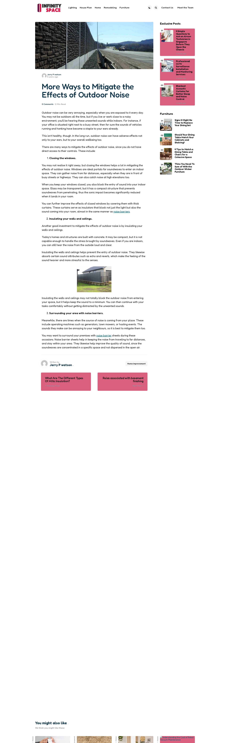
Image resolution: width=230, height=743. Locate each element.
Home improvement (136, 363)
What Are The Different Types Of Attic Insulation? (64, 380)
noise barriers (122, 211)
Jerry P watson (54, 74)
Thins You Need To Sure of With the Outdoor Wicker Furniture (185, 168)
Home (33, 738)
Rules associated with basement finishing (123, 380)
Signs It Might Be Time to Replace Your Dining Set (184, 123)
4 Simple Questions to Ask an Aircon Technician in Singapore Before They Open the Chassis (183, 40)
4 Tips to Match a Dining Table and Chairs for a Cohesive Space (184, 153)
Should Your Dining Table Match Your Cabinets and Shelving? (184, 138)
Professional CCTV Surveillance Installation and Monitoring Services (184, 68)
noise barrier (104, 335)
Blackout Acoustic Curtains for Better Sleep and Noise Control (183, 92)
